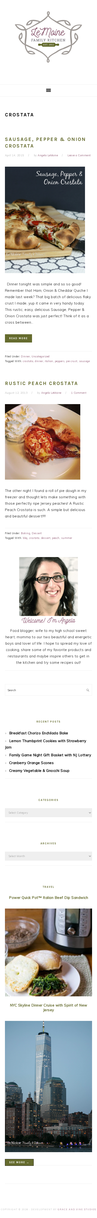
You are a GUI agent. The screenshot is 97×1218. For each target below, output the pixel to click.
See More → (19, 1162)
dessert (46, 538)
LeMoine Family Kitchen (48, 40)
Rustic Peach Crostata (41, 383)
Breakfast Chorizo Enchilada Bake (38, 733)
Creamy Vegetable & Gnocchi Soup (39, 770)
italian (49, 361)
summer (66, 538)
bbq (25, 538)
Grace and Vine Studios (77, 1209)
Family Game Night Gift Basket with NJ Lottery (50, 755)
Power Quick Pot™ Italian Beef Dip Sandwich (48, 897)
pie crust (71, 361)
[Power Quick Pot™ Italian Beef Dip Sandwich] (48, 953)
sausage (84, 361)
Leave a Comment (79, 155)
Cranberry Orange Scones (31, 763)
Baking (25, 533)
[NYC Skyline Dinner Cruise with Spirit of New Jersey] (48, 1087)
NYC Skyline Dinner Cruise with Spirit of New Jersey (48, 1007)
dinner (39, 361)
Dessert (37, 533)
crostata (28, 361)
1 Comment (79, 392)
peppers (60, 361)
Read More (18, 338)
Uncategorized (41, 356)
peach (56, 538)
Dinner (25, 356)
